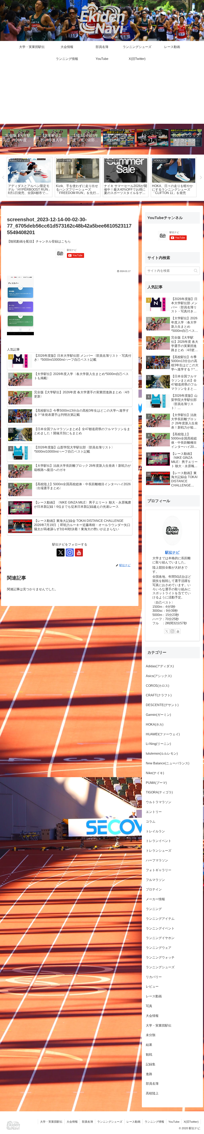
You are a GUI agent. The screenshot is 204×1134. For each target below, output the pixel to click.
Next (201, 178)
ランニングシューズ (109, 1121)
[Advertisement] (102, 96)
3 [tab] (93, 204)
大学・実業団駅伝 (51, 1121)
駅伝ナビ (172, 552)
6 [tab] (111, 204)
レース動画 (133, 1121)
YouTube (173, 1121)
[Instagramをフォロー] (70, 552)
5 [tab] (105, 204)
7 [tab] (117, 204)
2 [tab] (87, 204)
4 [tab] (99, 204)
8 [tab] (123, 204)
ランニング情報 (154, 1121)
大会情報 (72, 1121)
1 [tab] (81, 204)
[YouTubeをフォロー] (79, 552)
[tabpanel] (61, 177)
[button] (195, 270)
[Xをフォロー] (61, 552)
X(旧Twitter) (191, 1121)
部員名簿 (87, 1121)
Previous (3, 178)
